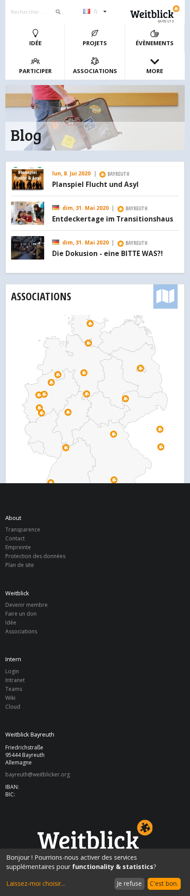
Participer (35, 71)
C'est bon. (164, 883)
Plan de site (19, 564)
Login (12, 671)
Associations (95, 71)
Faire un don (21, 613)
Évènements (155, 43)
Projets (95, 43)
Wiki (10, 698)
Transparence (22, 530)
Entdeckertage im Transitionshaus (112, 219)
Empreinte (18, 547)
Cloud (12, 706)
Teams (13, 689)
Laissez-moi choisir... (35, 883)
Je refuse (129, 883)
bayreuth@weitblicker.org (37, 775)
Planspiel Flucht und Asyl (95, 184)
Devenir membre (26, 605)
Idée (35, 43)
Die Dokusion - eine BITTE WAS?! (107, 253)
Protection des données (35, 556)
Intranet (15, 680)
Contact (15, 538)
